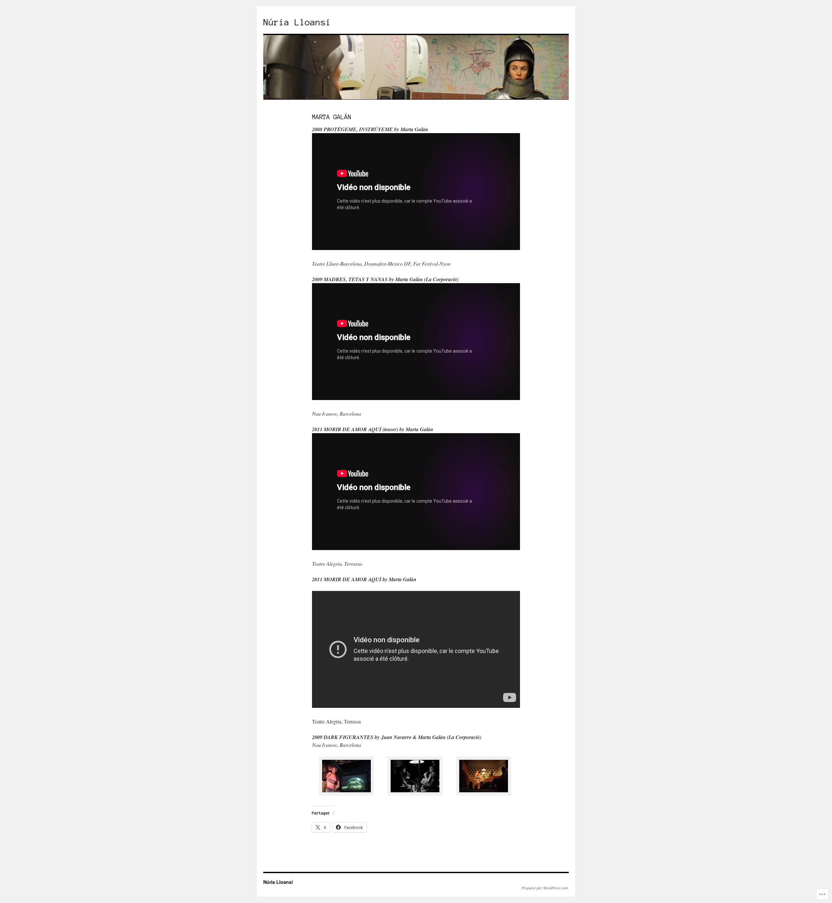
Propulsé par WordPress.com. (545, 887)
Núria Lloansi (297, 22)
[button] (346, 777)
